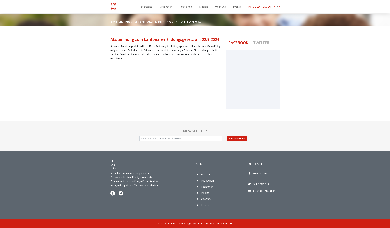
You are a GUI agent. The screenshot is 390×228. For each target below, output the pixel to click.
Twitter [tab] (261, 42)
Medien (203, 6)
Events (237, 6)
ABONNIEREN (237, 138)
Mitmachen (166, 6)
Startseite (146, 6)
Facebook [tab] (238, 42)
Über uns (220, 6)
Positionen (186, 6)
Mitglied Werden (259, 6)
